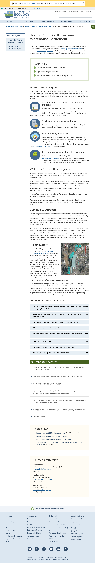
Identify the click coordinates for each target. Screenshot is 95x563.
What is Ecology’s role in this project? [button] (46, 328)
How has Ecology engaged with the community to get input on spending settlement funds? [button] (58, 315)
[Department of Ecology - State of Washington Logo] (12, 15)
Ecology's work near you (14, 27)
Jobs (7, 525)
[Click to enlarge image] (75, 259)
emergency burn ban (27, 3)
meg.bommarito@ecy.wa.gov (42, 479)
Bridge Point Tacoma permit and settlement (15, 41)
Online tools (53, 516)
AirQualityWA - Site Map (41, 146)
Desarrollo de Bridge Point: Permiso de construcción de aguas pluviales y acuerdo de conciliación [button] (58, 368)
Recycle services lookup (57, 533)
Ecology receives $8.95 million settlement (50, 433)
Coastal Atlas (53, 522)
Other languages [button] (39, 417)
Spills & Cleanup (85, 21)
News (7, 528)
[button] (92, 27)
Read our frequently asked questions (51, 68)
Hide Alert (79, 2)
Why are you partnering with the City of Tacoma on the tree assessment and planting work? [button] (59, 335)
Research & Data (73, 11)
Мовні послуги (76, 540)
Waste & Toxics (66, 21)
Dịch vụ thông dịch (77, 534)
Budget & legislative (34, 533)
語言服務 (74, 528)
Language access (76, 522)
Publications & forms (34, 530)
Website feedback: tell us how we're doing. (49, 509)
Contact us (9, 519)
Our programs (32, 516)
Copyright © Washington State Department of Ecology (47, 557)
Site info (41, 560)
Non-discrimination (77, 519)
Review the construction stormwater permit (54, 75)
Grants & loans (32, 539)
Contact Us (88, 11)
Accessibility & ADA (77, 516)
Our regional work (30, 27)
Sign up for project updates (47, 72)
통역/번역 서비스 (76, 531)
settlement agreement (45, 51)
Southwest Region (45, 27)
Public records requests (14, 536)
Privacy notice (31, 560)
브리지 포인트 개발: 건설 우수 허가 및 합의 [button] (47, 384)
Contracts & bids (33, 536)
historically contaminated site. (70, 49)
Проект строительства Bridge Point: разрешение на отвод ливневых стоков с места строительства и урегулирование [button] (58, 392)
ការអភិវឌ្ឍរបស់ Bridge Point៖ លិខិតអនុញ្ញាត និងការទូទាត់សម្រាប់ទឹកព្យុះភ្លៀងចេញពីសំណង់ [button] (59, 409)
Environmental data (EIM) (58, 525)
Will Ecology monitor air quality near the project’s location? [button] (53, 347)
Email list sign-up (11, 522)
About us (9, 516)
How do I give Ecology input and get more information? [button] (52, 353)
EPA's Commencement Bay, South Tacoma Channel (54, 439)
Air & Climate (28, 21)
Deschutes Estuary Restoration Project (14, 47)
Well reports (53, 541)
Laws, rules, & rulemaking (36, 527)
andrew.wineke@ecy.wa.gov (42, 469)
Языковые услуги (77, 537)
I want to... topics (54, 519)
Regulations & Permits (59, 11)
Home (10, 21)
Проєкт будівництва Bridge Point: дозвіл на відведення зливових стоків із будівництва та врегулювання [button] (59, 401)
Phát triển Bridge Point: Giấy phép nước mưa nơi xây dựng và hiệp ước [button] (57, 376)
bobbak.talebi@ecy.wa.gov (42, 490)
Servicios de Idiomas (78, 525)
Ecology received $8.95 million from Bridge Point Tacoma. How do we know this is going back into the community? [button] (59, 308)
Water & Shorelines (47, 21)
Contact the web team (61, 560)
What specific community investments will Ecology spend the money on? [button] (58, 322)
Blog (81, 11)
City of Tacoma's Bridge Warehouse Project (51, 436)
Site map (48, 560)
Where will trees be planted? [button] (43, 341)
